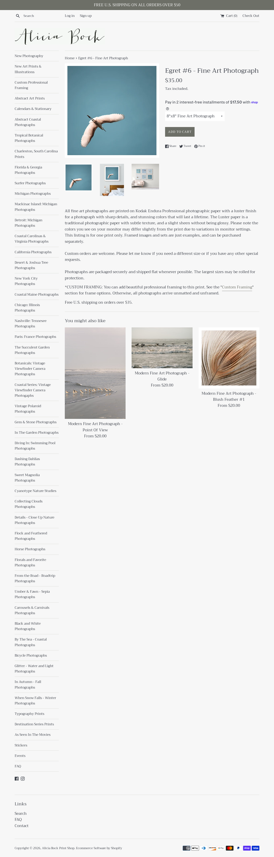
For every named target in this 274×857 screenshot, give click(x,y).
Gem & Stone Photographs (36, 422)
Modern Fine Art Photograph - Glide (162, 376)
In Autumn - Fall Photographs (28, 684)
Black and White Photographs (28, 626)
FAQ (18, 766)
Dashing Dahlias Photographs (27, 461)
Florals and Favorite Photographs (30, 562)
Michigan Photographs (33, 194)
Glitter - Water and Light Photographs (34, 668)
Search (21, 813)
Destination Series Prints (34, 724)
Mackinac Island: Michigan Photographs (36, 206)
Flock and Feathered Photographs (31, 536)
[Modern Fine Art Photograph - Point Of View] (95, 373)
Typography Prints (29, 714)
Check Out (251, 16)
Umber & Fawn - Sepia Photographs (32, 594)
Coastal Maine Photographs (37, 294)
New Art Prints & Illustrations (28, 69)
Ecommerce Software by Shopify (99, 848)
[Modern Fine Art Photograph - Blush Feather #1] (229, 357)
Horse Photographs (30, 549)
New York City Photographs (26, 281)
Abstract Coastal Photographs (28, 122)
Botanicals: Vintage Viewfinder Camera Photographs (30, 368)
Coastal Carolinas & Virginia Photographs (32, 238)
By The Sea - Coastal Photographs (31, 642)
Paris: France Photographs (35, 337)
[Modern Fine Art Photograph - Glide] (162, 347)
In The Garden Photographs (37, 433)
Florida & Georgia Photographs (28, 170)
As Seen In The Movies (33, 735)
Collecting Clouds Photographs (29, 504)
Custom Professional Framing (31, 85)
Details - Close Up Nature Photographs (34, 520)
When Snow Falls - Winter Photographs (35, 700)
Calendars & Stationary (33, 109)
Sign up (86, 16)
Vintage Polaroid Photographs (28, 408)
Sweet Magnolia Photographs (27, 477)
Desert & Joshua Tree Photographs (31, 265)
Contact (21, 825)
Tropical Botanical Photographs (29, 138)
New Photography (29, 56)
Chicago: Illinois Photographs (27, 307)
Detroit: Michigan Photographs (28, 223)
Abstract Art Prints (30, 98)
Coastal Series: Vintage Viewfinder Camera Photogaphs (33, 390)
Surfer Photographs (30, 183)
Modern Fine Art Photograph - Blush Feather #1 (229, 396)
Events (20, 756)
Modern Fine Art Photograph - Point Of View (95, 426)
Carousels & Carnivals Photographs (32, 610)
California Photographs (33, 252)
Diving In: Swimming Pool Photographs (35, 445)
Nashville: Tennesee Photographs (31, 323)
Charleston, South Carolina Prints (36, 154)
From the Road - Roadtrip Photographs (35, 578)
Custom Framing (237, 287)
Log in (70, 16)
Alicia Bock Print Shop (58, 848)
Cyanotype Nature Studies (35, 491)
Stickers (21, 745)
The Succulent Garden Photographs (32, 350)
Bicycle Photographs (31, 655)
